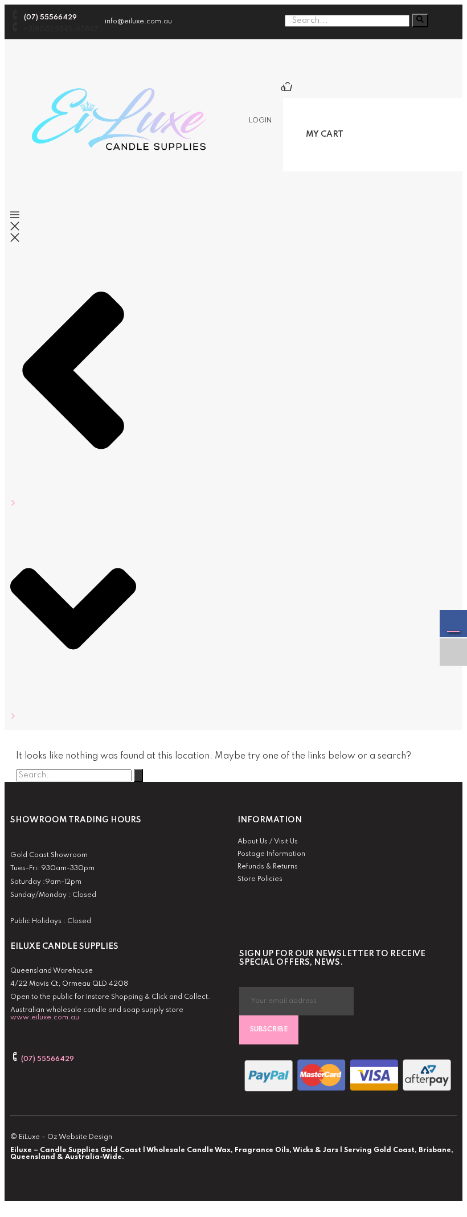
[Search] (420, 20)
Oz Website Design (79, 1137)
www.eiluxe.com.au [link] (44, 1017)
